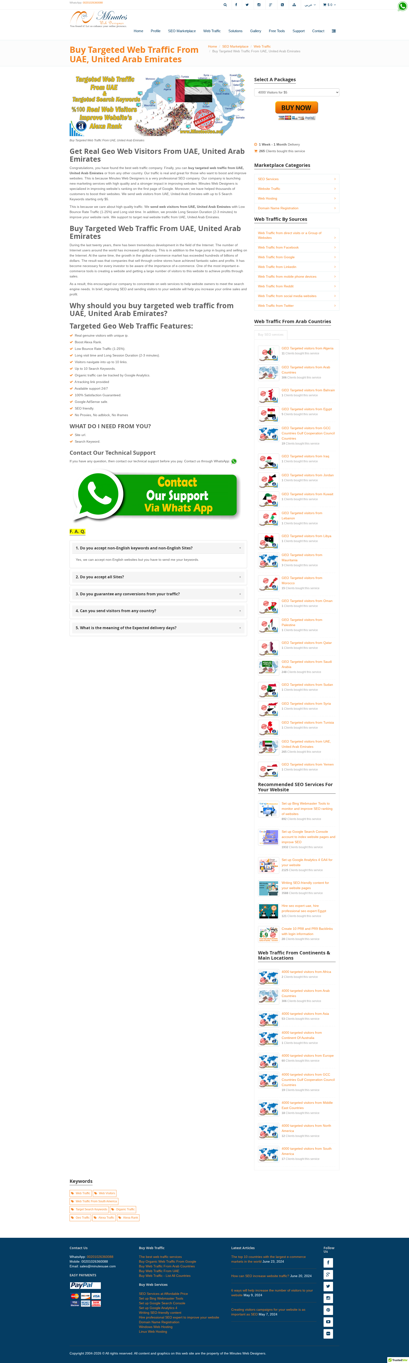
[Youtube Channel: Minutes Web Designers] (329, 1322)
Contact (318, 31)
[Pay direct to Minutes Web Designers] (85, 1294)
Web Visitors (107, 1193)
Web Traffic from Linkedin (277, 267)
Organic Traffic (125, 1209)
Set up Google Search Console (162, 1303)
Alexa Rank (130, 1217)
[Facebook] (237, 4)
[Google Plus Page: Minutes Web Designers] (329, 1275)
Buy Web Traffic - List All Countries (165, 1276)
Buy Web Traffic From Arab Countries (167, 1266)
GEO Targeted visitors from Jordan (308, 475)
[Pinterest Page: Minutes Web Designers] (329, 1310)
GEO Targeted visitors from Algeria (307, 348)
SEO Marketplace (182, 31)
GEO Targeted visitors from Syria (306, 703)
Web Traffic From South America (96, 1201)
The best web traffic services (160, 1257)
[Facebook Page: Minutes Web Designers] (329, 1263)
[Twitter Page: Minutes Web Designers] (329, 1286)
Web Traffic (212, 31)
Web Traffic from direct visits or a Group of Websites (289, 235)
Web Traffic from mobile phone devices (287, 276)
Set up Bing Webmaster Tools (161, 1298)
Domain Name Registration (278, 208)
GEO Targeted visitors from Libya (306, 536)
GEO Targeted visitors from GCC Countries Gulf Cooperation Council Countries (308, 433)
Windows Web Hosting (156, 1327)
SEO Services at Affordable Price (163, 1294)
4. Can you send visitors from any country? (116, 610)
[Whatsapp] (402, 6)
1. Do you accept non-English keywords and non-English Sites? (134, 548)
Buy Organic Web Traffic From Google (167, 1261)
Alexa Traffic (106, 1217)
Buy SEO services (271, 334)
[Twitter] (248, 4)
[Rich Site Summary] (283, 4)
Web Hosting (267, 198)
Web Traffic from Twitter (276, 305)
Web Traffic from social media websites (287, 296)
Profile (155, 31)
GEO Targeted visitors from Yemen (308, 764)
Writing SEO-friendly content (160, 1312)
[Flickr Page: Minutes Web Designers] (329, 1334)
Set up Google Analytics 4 (158, 1308)
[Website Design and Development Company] (98, 16)
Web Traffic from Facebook (278, 247)
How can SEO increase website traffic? (260, 1276)
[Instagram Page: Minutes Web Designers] (329, 1298)
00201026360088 (93, 2)
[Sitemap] (295, 4)
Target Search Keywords (91, 1209)
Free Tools (277, 31)
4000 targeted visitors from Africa (306, 972)
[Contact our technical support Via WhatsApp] (234, 461)
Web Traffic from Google (276, 257)
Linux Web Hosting (153, 1331)
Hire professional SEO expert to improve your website (179, 1317)
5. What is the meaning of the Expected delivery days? (126, 627)
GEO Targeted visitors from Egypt (307, 409)
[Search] (226, 4)
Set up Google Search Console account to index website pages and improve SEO (308, 837)
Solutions (235, 31)
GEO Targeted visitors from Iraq (305, 456)
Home (138, 31)
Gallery (255, 31)
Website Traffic (269, 189)
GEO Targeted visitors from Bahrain (308, 390)
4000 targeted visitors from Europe (308, 1055)
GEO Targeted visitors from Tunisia (308, 722)
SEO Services (268, 179)
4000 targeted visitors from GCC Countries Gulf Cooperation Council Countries (308, 1080)
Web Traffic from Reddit (275, 286)
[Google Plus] (271, 4)
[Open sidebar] (333, 31)
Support (299, 31)
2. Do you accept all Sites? (100, 576)
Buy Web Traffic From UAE (159, 1271)
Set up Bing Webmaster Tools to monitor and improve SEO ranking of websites (307, 809)
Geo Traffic (83, 1217)
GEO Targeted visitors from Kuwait (307, 494)
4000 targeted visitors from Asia (305, 1014)
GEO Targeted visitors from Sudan (307, 684)
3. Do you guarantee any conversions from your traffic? (128, 594)
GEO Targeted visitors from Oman (307, 601)
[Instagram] (259, 4)
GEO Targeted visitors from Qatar (307, 643)
